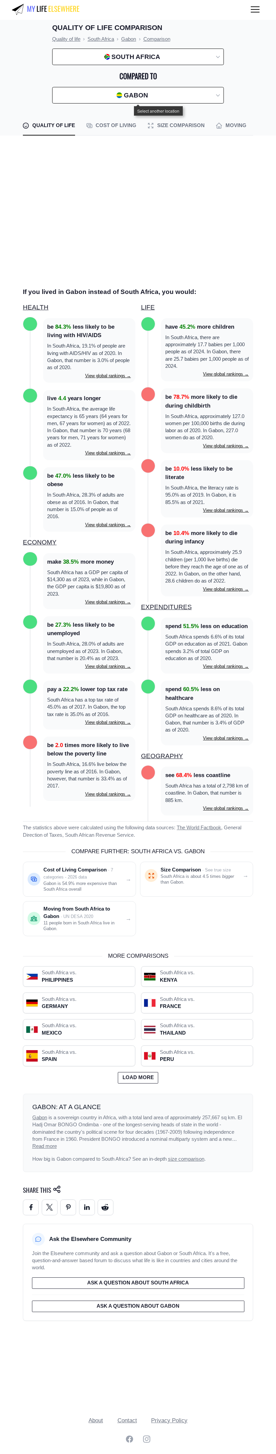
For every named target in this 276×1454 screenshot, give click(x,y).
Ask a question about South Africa (138, 1282)
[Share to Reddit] (105, 1207)
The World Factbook (199, 827)
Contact (127, 1420)
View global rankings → (108, 375)
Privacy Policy (169, 1420)
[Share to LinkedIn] (87, 1207)
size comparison (186, 1159)
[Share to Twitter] (50, 1207)
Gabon (39, 1117)
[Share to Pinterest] (68, 1207)
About (96, 1420)
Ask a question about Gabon (138, 1306)
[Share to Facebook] (31, 1207)
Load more (138, 1077)
